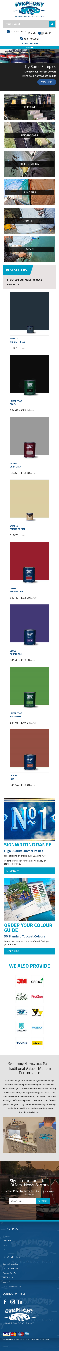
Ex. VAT (49, 33)
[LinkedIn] (20, 1302)
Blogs (5, 1245)
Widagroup (44, 1339)
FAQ (4, 1250)
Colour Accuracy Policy (12, 1286)
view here (46, 82)
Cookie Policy (8, 1282)
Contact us (7, 1241)
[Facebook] (5, 1302)
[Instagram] (12, 1302)
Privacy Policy (8, 1277)
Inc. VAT (32, 33)
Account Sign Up (9, 1273)
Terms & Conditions (10, 1268)
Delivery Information (10, 1264)
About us (6, 1236)
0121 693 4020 (31, 43)
